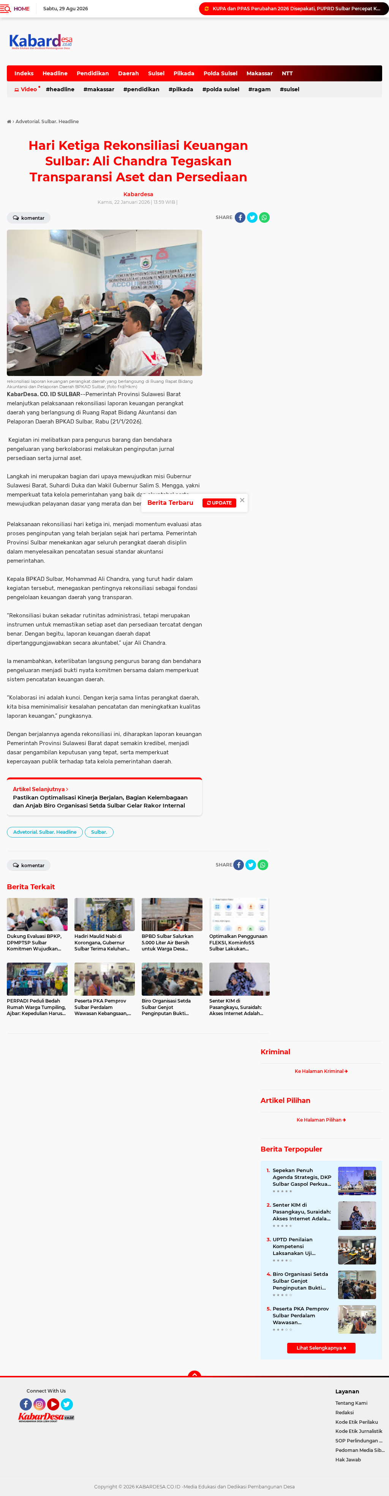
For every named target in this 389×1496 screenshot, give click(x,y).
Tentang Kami (351, 1403)
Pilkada (184, 73)
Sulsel (156, 73)
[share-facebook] (240, 217)
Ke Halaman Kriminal (320, 1071)
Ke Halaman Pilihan (320, 1120)
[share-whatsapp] (264, 217)
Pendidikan (93, 73)
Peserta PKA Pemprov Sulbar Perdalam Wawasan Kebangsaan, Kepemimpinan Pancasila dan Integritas (301, 1316)
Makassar (260, 73)
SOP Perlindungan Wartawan (362, 1441)
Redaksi (344, 1412)
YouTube (58, 1413)
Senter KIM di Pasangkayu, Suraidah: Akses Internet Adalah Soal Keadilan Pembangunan (302, 1212)
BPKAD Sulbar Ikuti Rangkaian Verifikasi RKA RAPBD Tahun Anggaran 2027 (297, 8)
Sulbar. (99, 832)
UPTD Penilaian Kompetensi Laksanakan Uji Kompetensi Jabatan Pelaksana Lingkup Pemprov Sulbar (299, 1246)
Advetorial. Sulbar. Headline (44, 832)
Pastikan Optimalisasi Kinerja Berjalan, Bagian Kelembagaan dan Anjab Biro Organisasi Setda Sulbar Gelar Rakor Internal (100, 801)
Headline (55, 73)
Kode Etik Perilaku (356, 1422)
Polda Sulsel (220, 73)
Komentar (32, 865)
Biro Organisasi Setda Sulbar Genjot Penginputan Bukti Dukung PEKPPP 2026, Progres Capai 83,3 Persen (302, 1281)
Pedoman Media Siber (360, 1450)
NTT (287, 73)
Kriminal (275, 1052)
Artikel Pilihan (285, 1100)
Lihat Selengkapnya (320, 1348)
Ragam (261, 89)
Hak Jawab (348, 1460)
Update (221, 503)
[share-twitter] (252, 217)
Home (21, 8)
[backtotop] (194, 1377)
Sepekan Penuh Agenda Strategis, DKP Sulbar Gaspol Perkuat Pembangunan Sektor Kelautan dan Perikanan (302, 1177)
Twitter (70, 1413)
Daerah (128, 73)
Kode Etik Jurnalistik (359, 1431)
